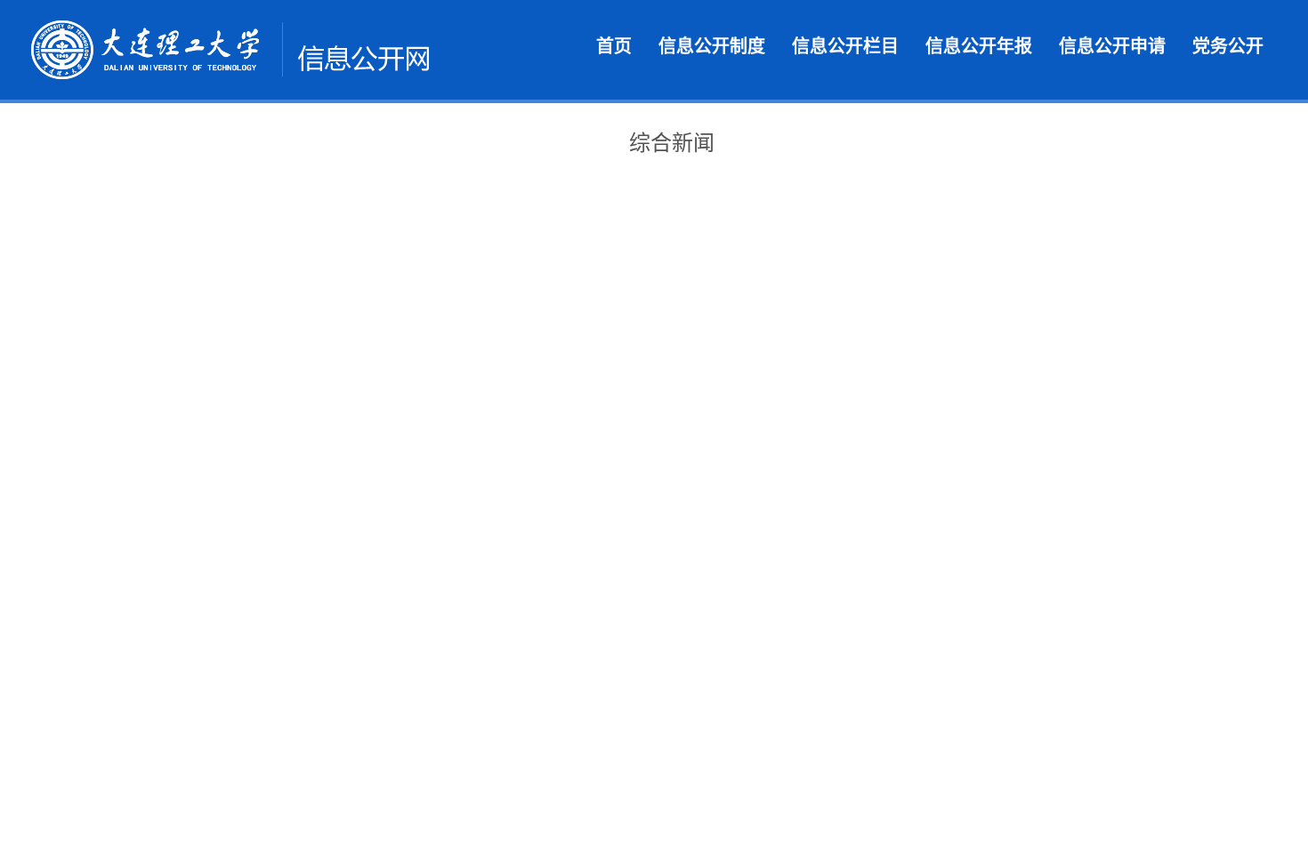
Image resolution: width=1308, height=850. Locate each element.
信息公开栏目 (845, 46)
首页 (614, 46)
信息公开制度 (711, 46)
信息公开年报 (978, 46)
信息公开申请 (1112, 46)
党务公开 (1228, 46)
